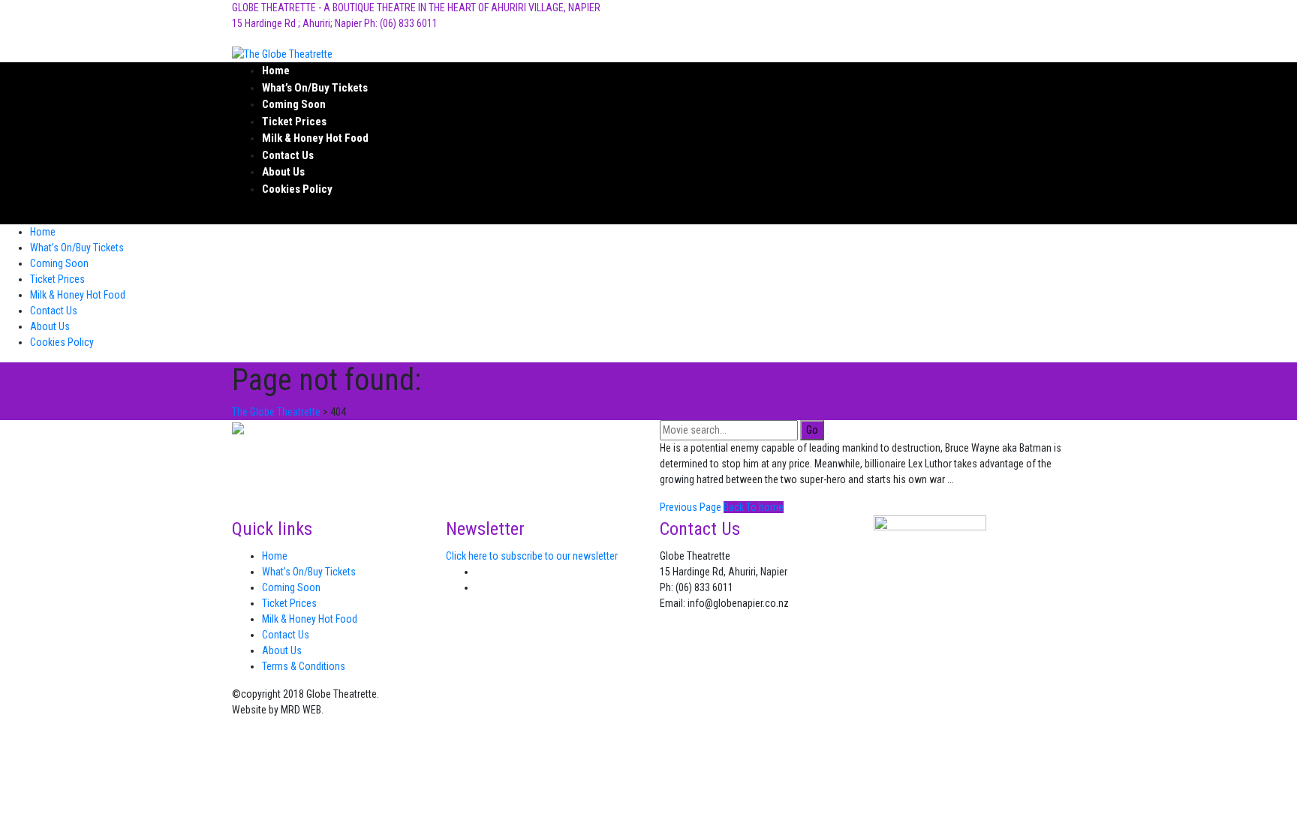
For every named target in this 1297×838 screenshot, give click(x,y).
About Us (283, 172)
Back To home (754, 507)
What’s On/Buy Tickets (315, 88)
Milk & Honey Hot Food (315, 138)
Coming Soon (294, 104)
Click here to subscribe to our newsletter (532, 556)
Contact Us (288, 155)
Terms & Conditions (303, 666)
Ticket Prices (294, 121)
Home (276, 70)
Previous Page (690, 507)
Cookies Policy (297, 189)
